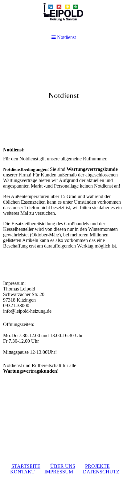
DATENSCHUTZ (101, 471)
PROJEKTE (97, 466)
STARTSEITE (25, 466)
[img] (63, 94)
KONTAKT (22, 471)
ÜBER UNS (62, 466)
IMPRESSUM (58, 471)
